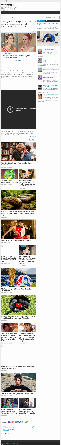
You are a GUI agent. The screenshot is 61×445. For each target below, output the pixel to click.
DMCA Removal (46, 14)
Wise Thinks (7, 5)
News (8, 14)
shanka (6, 28)
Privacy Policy (38, 14)
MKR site (16, 444)
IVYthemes (11, 444)
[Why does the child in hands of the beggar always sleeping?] (40, 79)
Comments (48, 20)
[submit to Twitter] (11, 422)
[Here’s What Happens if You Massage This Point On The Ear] (40, 98)
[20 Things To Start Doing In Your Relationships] (40, 53)
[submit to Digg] (18, 422)
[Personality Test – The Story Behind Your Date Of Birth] (40, 89)
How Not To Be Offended (48, 68)
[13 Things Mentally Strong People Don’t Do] (40, 62)
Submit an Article (28, 14)
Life (22, 14)
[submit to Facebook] (9, 422)
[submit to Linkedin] (22, 422)
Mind (13, 14)
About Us (54, 14)
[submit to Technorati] (27, 422)
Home (3, 14)
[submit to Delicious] (20, 422)
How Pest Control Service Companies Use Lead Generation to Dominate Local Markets (48, 24)
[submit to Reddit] (25, 422)
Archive (55, 20)
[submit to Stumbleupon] (16, 422)
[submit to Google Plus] (13, 422)
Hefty (34, 136)
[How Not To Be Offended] (40, 71)
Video (17, 14)
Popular (41, 20)
